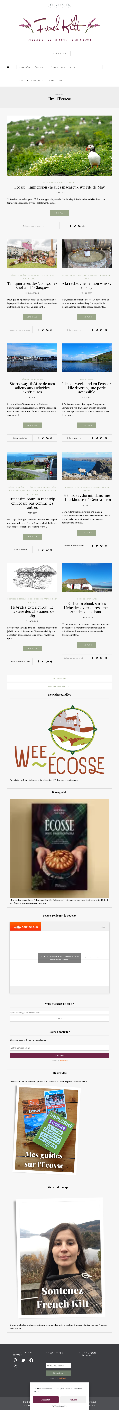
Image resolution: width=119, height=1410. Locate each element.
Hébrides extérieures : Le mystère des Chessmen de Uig (32, 611)
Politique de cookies (59, 1406)
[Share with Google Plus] (79, 226)
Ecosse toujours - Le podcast (107, 958)
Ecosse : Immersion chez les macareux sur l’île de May (59, 187)
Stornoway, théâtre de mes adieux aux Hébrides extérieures (32, 387)
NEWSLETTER (59, 53)
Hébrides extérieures (32, 379)
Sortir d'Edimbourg (66, 182)
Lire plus (59, 213)
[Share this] (70, 226)
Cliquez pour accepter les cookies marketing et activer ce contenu (60, 958)
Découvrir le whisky (72, 275)
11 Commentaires (20, 550)
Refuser (73, 1399)
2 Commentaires (74, 330)
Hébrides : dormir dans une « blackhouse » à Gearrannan (86, 497)
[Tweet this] (75, 226)
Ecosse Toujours (90, 958)
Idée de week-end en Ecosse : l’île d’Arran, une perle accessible (86, 387)
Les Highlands (29, 491)
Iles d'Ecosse (49, 182)
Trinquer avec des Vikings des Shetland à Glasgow (32, 285)
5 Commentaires (74, 438)
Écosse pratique (62, 67)
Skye (28, 494)
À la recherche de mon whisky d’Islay (86, 285)
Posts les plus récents (59, 686)
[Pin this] (83, 226)
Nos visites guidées (31, 80)
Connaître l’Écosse (31, 67)
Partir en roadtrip (46, 491)
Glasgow (35, 275)
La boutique (55, 80)
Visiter (35, 494)
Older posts (59, 678)
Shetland (36, 279)
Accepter (45, 1399)
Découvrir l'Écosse (20, 275)
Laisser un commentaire (33, 226)
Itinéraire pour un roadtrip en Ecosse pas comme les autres (32, 503)
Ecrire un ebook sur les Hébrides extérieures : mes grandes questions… (86, 607)
